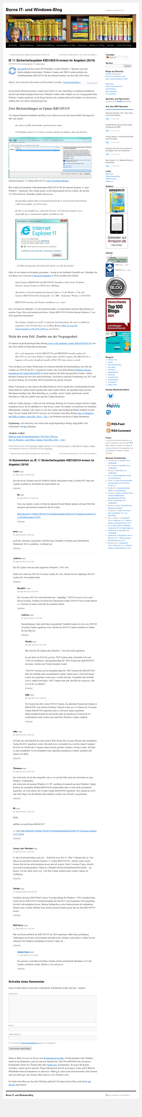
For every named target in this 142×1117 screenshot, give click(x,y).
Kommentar (13, 993)
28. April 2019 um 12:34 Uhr (23, 771)
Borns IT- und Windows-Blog (34, 9)
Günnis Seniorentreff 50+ (114, 86)
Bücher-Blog (110, 84)
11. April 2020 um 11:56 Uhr (27, 955)
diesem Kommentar (42, 275)
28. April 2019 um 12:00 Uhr (23, 735)
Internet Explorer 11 (64, 446)
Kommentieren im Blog (66, 45)
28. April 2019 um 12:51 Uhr (35, 645)
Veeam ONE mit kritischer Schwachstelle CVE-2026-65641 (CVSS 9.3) (120, 483)
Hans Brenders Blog (114, 365)
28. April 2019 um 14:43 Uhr (23, 811)
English (21, 68)
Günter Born (40, 64)
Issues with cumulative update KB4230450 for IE (69, 343)
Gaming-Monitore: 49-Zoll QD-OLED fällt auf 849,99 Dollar (119, 137)
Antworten (17, 488)
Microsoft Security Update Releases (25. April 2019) (29, 54)
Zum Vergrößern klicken (57, 180)
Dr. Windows (112, 382)
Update (40, 446)
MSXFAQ (111, 374)
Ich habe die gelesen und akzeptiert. (34, 1043)
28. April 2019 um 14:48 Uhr (27, 498)
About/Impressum (26, 45)
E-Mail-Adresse (15, 1034)
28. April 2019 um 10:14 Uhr (23, 561)
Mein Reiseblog (111, 89)
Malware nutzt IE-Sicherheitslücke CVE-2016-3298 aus (33, 436)
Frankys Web (112, 384)
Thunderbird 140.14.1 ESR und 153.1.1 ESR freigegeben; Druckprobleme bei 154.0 (120, 520)
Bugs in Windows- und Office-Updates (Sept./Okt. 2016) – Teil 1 (37, 439)
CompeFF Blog (113, 377)
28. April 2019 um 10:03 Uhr (23, 535)
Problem (85, 446)
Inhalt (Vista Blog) (124, 45)
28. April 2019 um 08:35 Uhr (23, 474)
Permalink (48, 448)
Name (11, 1025)
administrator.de (113, 372)
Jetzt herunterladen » (72, 82)
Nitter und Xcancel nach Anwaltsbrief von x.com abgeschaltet (119, 512)
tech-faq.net (112, 369)
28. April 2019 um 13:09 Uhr (35, 698)
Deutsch (112, 57)
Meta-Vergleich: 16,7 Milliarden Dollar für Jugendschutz (119, 161)
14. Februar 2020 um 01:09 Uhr (25, 892)
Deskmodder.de (113, 379)
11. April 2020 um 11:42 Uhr (23, 928)
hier (25, 426)
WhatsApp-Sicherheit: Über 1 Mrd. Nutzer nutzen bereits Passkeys (119, 114)
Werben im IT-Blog (96, 45)
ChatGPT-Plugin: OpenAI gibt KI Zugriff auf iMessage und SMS (119, 126)
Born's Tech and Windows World (116, 79)
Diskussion (82, 45)
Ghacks (110, 362)
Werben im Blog (111, 179)
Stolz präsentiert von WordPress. (119, 1095)
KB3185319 (76, 446)
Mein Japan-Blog (111, 91)
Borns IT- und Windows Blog (115, 76)
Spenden (110, 45)
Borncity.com (110, 74)
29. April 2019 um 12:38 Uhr (23, 851)
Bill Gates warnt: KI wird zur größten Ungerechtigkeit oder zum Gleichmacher (119, 149)
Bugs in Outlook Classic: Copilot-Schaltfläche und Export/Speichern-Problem (120, 495)
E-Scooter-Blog (111, 94)
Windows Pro (112, 360)
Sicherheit (33, 446)
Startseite (13, 45)
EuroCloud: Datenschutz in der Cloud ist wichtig (78, 54)
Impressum (109, 174)
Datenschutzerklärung (45, 45)
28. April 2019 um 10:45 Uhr (27, 591)
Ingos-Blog (111, 367)
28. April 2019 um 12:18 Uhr (31, 618)
